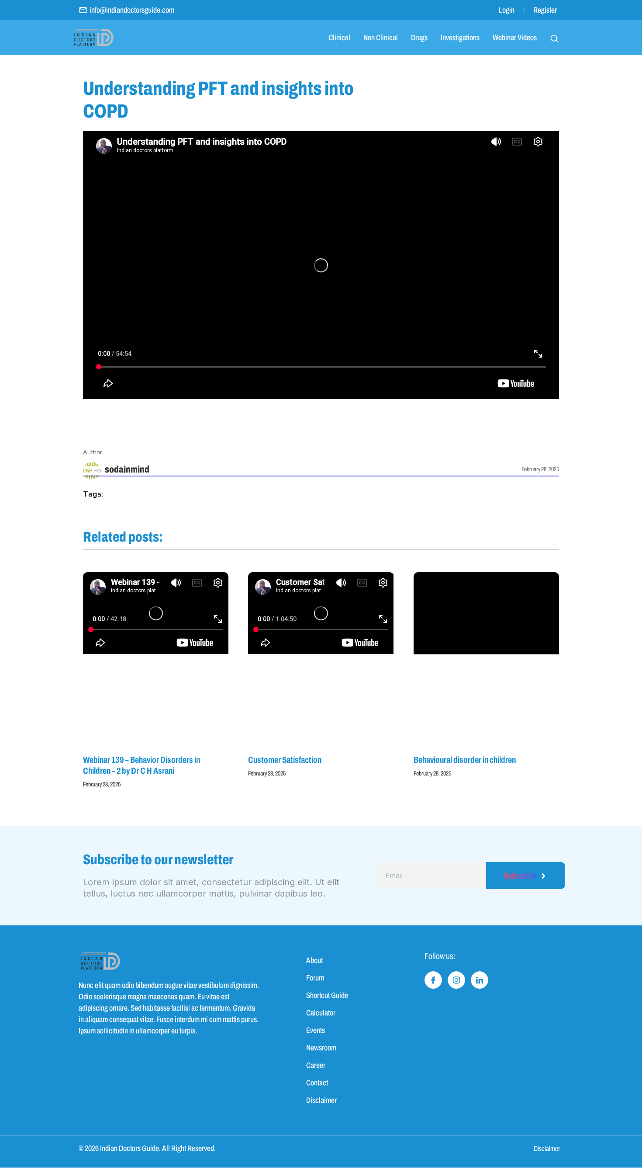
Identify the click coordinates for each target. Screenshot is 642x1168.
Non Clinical (380, 37)
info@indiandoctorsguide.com (132, 10)
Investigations (460, 37)
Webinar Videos (515, 37)
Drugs (419, 37)
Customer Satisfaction (284, 760)
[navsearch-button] (554, 37)
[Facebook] (433, 980)
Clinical (339, 37)
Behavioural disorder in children (465, 760)
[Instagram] (456, 980)
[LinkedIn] (479, 980)
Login (506, 10)
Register (545, 10)
